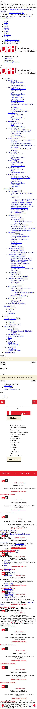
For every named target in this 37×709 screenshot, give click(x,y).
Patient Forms (12, 349)
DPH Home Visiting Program (16, 303)
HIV (9, 339)
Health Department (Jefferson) (20, 131)
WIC (12, 84)
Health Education (15, 443)
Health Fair (13, 445)
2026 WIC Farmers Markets (23, 201)
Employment (11, 321)
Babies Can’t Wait (16, 109)
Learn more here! (27, 6)
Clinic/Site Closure (9, 352)
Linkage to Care (16, 300)
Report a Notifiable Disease (19, 276)
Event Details (3, 494)
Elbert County (12, 113)
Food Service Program (18, 256)
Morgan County (12, 152)
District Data (11, 313)
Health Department (17, 82)
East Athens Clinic (16, 90)
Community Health (13, 248)
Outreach (14, 241)
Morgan (6, 31)
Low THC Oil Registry (18, 213)
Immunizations (15, 195)
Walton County (12, 174)
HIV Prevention (12, 286)
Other (11, 453)
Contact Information (17, 284)
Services (6, 189)
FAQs (9, 311)
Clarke (6, 23)
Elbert (5, 24)
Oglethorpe (7, 35)
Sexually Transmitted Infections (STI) (22, 206)
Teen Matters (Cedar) (17, 97)
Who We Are (11, 308)
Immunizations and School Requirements (23, 228)
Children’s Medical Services (19, 111)
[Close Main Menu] (1, 67)
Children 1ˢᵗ (14, 107)
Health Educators (16, 243)
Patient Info (7, 347)
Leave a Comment (16, 246)
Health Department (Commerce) (21, 130)
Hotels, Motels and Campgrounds (21, 258)
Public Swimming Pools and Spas (21, 260)
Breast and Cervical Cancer (19, 208)
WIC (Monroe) (15, 179)
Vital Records (15, 96)
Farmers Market (15, 438)
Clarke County (12, 87)
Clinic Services (12, 191)
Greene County (12, 121)
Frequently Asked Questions (19, 239)
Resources (14, 244)
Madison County (13, 138)
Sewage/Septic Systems (18, 262)
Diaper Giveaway (15, 436)
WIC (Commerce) (16, 133)
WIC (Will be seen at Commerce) (21, 143)
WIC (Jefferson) (16, 135)
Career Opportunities (10, 319)
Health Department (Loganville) (21, 178)
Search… (3, 355)
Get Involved (15, 282)
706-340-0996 (8, 58)
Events (6, 316)
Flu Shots (13, 441)
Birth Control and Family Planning (21, 193)
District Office (15, 102)
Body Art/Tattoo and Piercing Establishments (20, 264)
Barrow (6, 21)
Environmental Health (18, 85)
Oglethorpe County (13, 167)
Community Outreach (17, 250)
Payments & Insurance (14, 351)
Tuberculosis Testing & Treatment (21, 202)
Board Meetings (14, 430)
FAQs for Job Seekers (14, 324)
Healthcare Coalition (17, 280)
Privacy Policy (32, 706)
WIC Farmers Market (16, 456)
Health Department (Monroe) (20, 176)
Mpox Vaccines (14, 451)
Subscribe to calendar (17, 527)
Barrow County (12, 80)
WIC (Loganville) (16, 181)
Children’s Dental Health (18, 226)
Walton (6, 36)
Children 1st (15, 219)
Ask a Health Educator (18, 238)
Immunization (12, 341)
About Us (7, 306)
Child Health (11, 215)
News (5, 315)
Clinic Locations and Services (20, 236)
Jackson (6, 28)
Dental (10, 338)
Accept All (11, 708)
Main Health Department (18, 89)
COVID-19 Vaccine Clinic (17, 434)
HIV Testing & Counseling (19, 296)
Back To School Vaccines (17, 425)
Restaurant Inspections (18, 267)
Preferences (3, 708)
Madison (6, 30)
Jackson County (12, 128)
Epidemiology (12, 272)
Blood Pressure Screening (18, 428)
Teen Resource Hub (14, 334)
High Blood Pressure (17, 211)
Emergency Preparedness (15, 278)
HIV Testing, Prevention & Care (21, 204)
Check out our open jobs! (16, 13)
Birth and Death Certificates (19, 209)
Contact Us (11, 309)
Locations (7, 78)
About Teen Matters (17, 234)
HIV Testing (13, 447)
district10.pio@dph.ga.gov (12, 62)
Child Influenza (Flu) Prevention (21, 230)
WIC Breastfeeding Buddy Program (26, 199)
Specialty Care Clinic (17, 101)
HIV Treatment (12, 298)
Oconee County (12, 161)
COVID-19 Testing (13, 345)
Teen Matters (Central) (18, 99)
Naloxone (10, 329)
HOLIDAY (13, 449)
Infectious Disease (16, 274)
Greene (6, 26)
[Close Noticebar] (1, 1)
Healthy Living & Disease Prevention (22, 252)
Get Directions (11, 494)
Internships (11, 322)
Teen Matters (15, 119)
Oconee (6, 33)
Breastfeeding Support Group (19, 432)
